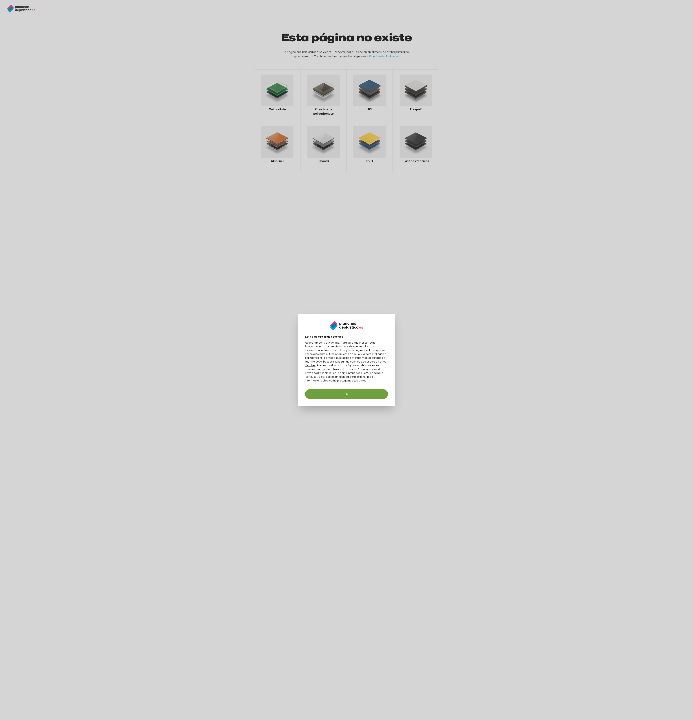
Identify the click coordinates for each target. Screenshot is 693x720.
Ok (346, 394)
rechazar (339, 361)
